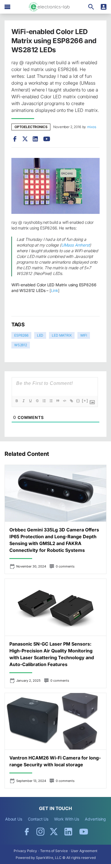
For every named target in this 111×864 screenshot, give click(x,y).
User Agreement (84, 851)
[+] (85, 400)
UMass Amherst (75, 245)
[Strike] (37, 400)
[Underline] (30, 400)
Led (40, 335)
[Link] (71, 400)
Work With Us (66, 819)
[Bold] (16, 400)
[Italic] (23, 400)
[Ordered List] (44, 400)
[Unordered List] (51, 400)
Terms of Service (54, 851)
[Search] (91, 7)
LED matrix (61, 335)
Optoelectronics (31, 127)
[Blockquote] (57, 400)
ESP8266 (21, 335)
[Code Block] (64, 400)
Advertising (95, 819)
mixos (91, 127)
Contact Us (38, 819)
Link (54, 290)
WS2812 (20, 345)
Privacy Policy (25, 851)
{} (78, 400)
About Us (13, 819)
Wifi (83, 335)
